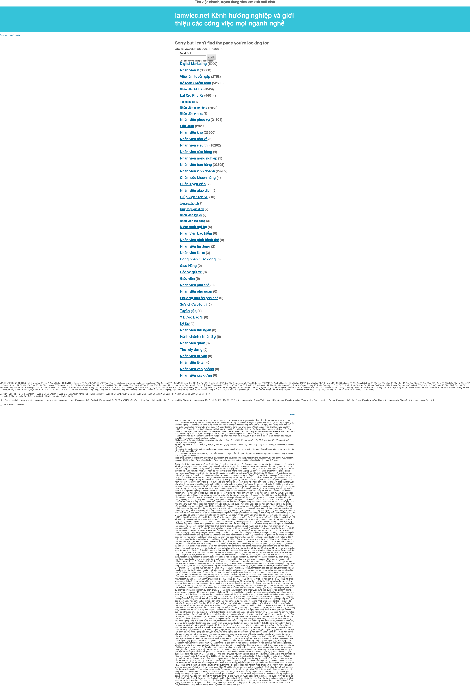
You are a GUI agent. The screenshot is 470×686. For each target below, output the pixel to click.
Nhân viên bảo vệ (193, 138)
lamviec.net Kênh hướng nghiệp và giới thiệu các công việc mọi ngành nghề (234, 19)
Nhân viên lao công (193, 221)
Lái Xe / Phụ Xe (191, 95)
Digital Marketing (193, 63)
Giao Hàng (188, 265)
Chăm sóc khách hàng (198, 177)
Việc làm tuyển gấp (195, 76)
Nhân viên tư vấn (193, 355)
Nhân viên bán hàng (196, 164)
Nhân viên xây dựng (196, 375)
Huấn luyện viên (193, 183)
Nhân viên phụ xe (191, 113)
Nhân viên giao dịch (196, 190)
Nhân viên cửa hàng (196, 151)
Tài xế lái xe (187, 101)
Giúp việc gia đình (192, 209)
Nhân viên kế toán (192, 89)
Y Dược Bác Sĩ (191, 317)
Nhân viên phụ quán (196, 291)
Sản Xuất (187, 125)
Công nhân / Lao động (198, 259)
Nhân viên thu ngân (195, 329)
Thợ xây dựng (191, 349)
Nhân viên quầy (192, 342)
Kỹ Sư (185, 323)
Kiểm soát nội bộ (193, 226)
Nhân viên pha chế (195, 284)
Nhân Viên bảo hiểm (196, 233)
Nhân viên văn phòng (197, 368)
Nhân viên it (189, 70)
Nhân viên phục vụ (195, 119)
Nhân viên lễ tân (193, 362)
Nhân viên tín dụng (195, 246)
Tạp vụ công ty (189, 203)
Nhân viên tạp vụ (191, 215)
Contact (292, 415)
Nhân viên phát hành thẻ (199, 239)
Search (211, 57)
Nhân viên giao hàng (193, 107)
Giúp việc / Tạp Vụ (194, 196)
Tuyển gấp (188, 310)
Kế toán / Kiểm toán (195, 82)
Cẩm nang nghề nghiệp (10, 35)
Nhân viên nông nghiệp (198, 158)
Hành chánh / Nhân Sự (198, 336)
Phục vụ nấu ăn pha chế (199, 297)
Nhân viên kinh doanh (197, 170)
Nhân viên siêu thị (194, 145)
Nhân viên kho (191, 132)
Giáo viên (187, 278)
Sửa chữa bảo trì (193, 304)
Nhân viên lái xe (192, 252)
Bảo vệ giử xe (191, 271)
